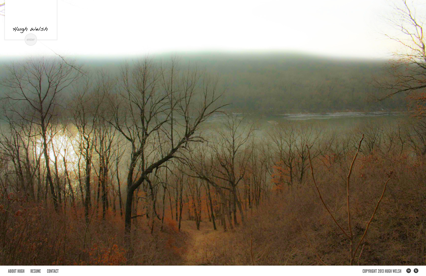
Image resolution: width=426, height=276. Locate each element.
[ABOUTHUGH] (16, 271)
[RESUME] (35, 271)
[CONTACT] (53, 271)
